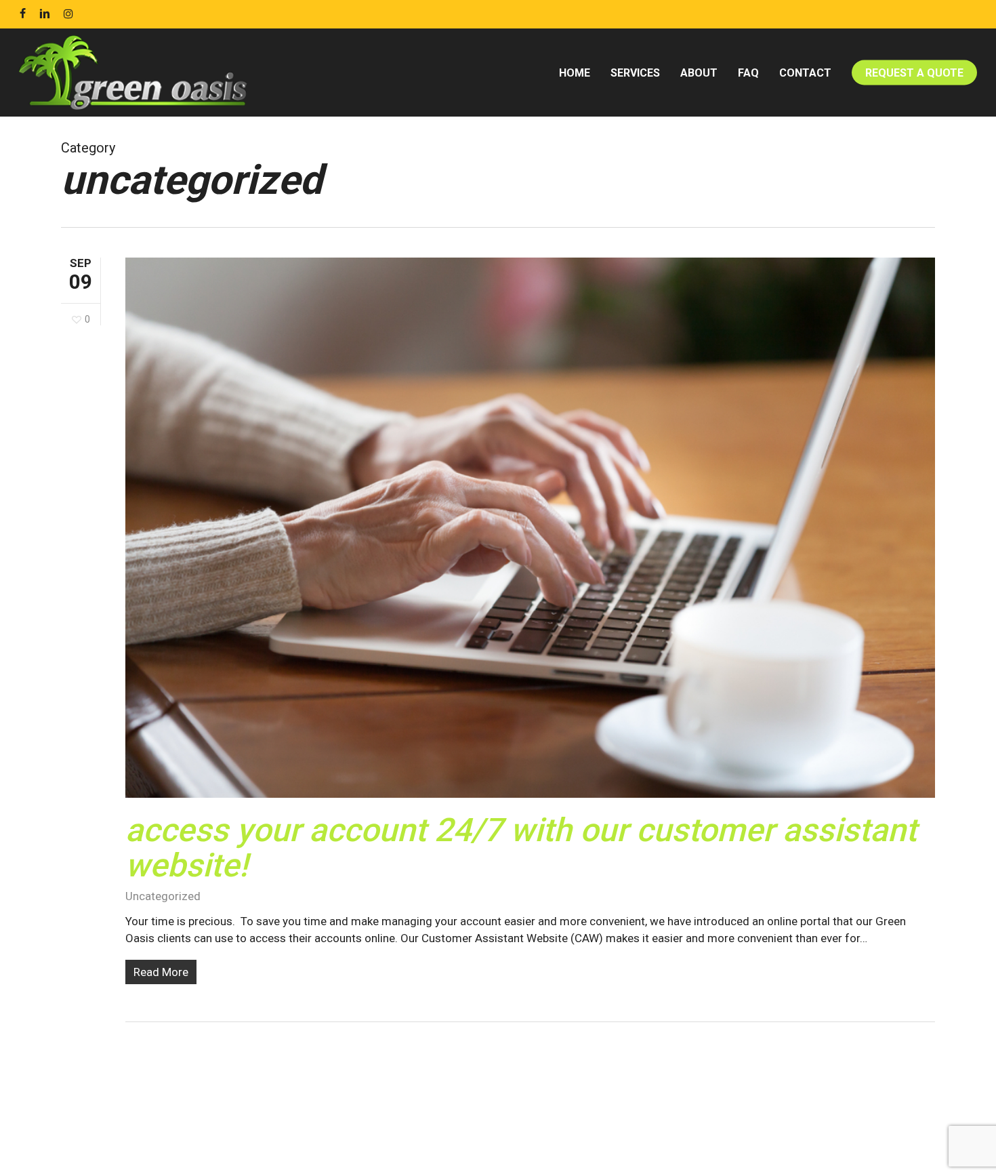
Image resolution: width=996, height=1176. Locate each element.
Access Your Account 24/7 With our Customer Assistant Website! (521, 848)
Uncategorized (163, 896)
